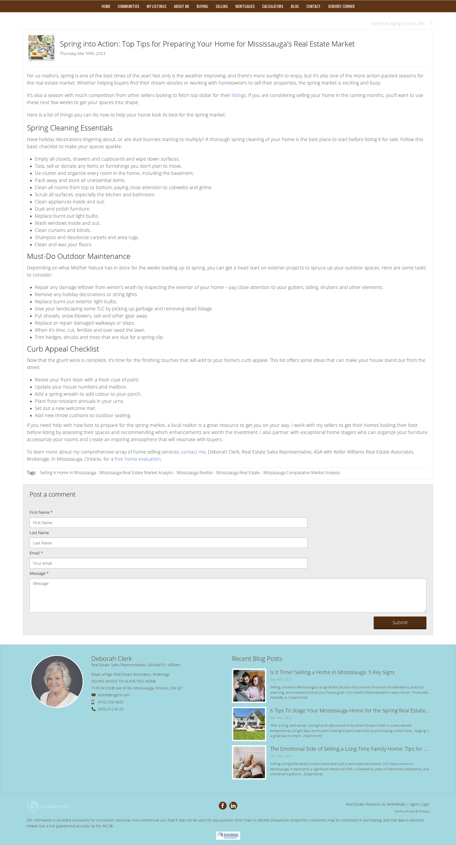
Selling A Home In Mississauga (68, 472)
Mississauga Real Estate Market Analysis (136, 472)
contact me (193, 452)
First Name (41, 512)
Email (36, 552)
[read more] (298, 697)
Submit (400, 622)
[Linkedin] (233, 806)
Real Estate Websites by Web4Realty (376, 804)
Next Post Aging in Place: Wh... (399, 23)
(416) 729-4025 (111, 701)
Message (39, 573)
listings (239, 95)
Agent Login (419, 804)
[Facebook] (223, 806)
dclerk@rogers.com (114, 694)
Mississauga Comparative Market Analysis (301, 472)
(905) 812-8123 (111, 709)
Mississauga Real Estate (238, 472)
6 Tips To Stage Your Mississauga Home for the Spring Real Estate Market (349, 710)
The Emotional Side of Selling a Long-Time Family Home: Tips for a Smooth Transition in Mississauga (349, 748)
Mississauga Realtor (195, 472)
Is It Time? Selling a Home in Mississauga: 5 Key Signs (332, 672)
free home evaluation (138, 459)
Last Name (39, 532)
